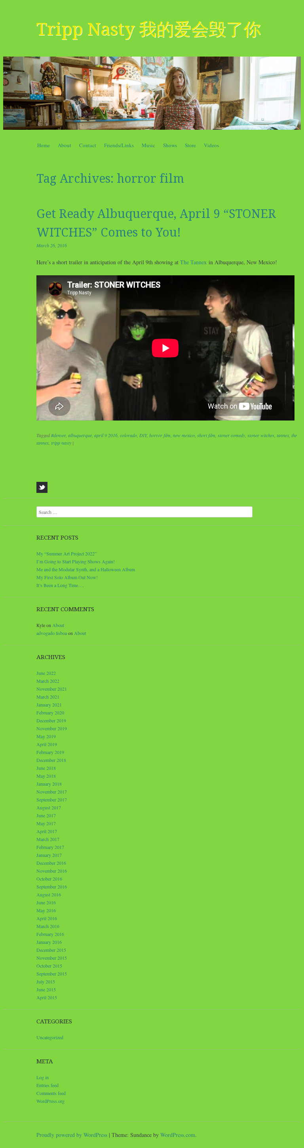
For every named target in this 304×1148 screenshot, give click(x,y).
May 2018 (46, 776)
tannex (283, 435)
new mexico (184, 435)
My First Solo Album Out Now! (67, 577)
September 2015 (51, 973)
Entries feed (47, 1085)
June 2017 (46, 815)
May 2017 (46, 823)
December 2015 (51, 950)
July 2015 (45, 981)
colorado (128, 435)
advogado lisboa (51, 633)
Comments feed (51, 1093)
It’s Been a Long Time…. (60, 585)
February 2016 (50, 934)
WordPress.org (50, 1101)
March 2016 (47, 926)
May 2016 (46, 910)
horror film (160, 435)
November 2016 (51, 871)
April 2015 (46, 997)
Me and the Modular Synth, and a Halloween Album (85, 569)
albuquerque (80, 435)
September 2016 (51, 886)
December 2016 (51, 863)
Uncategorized (49, 1037)
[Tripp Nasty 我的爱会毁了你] (152, 93)
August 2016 (48, 894)
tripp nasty (61, 442)
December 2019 (51, 720)
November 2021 (51, 689)
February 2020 (50, 712)
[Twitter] (42, 487)
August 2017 (48, 807)
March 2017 (47, 839)
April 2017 (46, 831)
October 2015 (49, 965)
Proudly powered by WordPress (71, 1135)
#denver (58, 435)
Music (148, 145)
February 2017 (50, 847)
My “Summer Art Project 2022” (66, 553)
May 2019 (46, 736)
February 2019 (50, 752)
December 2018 (51, 760)
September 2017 (51, 799)
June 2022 (46, 673)
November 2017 (51, 791)
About (64, 145)
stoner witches (260, 435)
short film (206, 435)
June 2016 (46, 902)
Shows (170, 145)
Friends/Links (119, 145)
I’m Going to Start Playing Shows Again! (75, 561)
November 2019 (51, 728)
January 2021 (49, 704)
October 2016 (49, 878)
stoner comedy (231, 435)
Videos (211, 145)
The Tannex (193, 262)
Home (43, 145)
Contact (87, 145)
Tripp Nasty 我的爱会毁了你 (148, 29)
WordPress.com (177, 1135)
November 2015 (51, 958)
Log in (42, 1077)
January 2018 (49, 783)
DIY (143, 435)
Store (190, 145)
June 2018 (46, 768)
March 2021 (47, 696)
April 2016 (46, 918)
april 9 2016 (106, 435)
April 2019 (46, 744)
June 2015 (46, 989)
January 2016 (49, 942)
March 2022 (47, 681)
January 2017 (49, 855)
